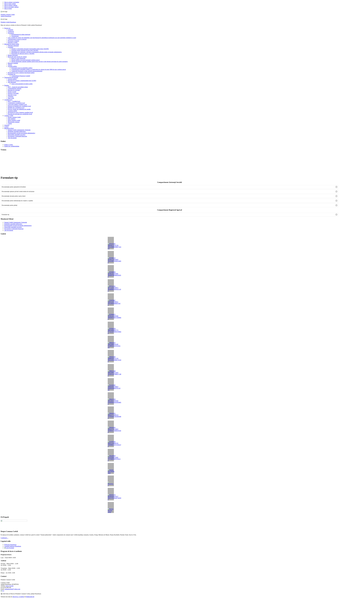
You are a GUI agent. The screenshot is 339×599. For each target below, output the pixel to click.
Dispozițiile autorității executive (13, 227)
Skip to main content (10, 4)
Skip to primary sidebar (10, 5)
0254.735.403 (9, 586)
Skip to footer (8, 8)
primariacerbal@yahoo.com (12, 589)
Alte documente (8, 230)
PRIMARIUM (30, 596)
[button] (169, 187)
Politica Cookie (8, 144)
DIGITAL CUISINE (18, 596)
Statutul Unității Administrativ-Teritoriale (15, 222)
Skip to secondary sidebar (11, 7)
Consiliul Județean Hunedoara (12, 546)
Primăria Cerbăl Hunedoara (8, 22)
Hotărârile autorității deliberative (13, 224)
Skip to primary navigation (11, 2)
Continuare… (4, 538)
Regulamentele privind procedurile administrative (18, 225)
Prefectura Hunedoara (10, 544)
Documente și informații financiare (13, 228)
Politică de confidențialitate (11, 146)
